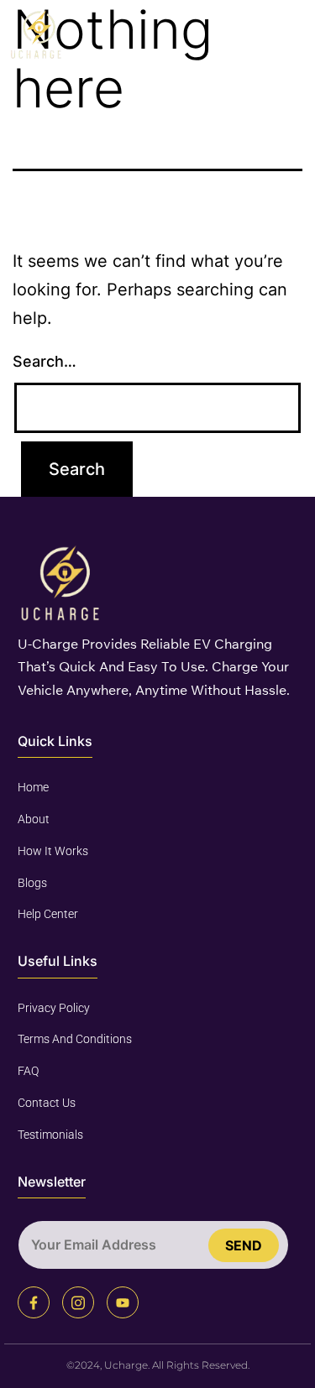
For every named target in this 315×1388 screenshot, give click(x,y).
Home (33, 787)
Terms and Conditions (75, 1039)
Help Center (48, 914)
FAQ (28, 1071)
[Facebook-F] (34, 1302)
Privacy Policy (54, 1008)
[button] (289, 35)
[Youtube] (123, 1302)
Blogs (32, 883)
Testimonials (50, 1134)
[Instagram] (78, 1302)
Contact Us (47, 1102)
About (34, 819)
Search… (44, 361)
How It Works (53, 851)
